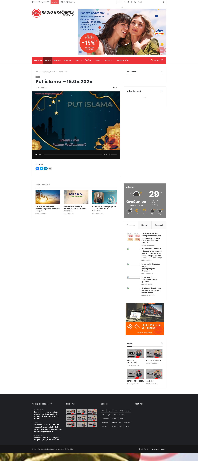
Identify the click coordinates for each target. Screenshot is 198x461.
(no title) (149, 381)
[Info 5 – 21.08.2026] (71, 411)
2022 (103, 411)
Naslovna (38, 60)
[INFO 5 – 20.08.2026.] (135, 353)
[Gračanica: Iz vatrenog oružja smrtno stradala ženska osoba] (133, 291)
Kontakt (162, 449)
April (110, 411)
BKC (121, 411)
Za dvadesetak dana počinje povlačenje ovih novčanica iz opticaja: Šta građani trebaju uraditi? (151, 238)
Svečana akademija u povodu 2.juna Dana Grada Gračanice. (75, 208)
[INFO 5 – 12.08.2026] (92, 424)
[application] (76, 154)
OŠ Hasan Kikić (116, 422)
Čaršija (88, 60)
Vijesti (57, 60)
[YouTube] (128, 2)
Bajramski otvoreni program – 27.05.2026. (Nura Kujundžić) (104, 208)
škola (127, 426)
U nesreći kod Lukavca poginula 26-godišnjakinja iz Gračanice (151, 267)
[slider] (114, 152)
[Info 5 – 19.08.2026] (154, 353)
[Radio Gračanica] (53, 13)
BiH (116, 411)
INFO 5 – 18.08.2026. (135, 381)
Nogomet (105, 422)
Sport (78, 60)
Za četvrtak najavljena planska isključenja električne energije (48, 208)
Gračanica (105, 419)
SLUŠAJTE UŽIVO (123, 60)
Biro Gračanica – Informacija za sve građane (149, 279)
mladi (121, 419)
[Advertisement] (145, 145)
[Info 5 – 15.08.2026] (92, 418)
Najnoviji (144, 225)
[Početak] (36, 154)
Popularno (131, 225)
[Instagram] (131, 2)
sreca (120, 426)
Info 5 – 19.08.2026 (153, 360)
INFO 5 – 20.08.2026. (132, 361)
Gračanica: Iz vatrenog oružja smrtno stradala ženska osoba (151, 290)
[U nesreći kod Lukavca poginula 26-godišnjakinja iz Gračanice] (133, 267)
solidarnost (105, 426)
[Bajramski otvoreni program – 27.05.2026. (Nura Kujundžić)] (104, 197)
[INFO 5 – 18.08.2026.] (135, 374)
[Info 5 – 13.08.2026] (82, 424)
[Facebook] (124, 2)
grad (109, 415)
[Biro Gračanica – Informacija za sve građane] (133, 280)
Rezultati (127, 422)
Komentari (159, 225)
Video (98, 60)
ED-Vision (70, 449)
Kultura (67, 60)
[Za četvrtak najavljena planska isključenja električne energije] (48, 197)
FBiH (103, 415)
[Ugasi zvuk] (109, 154)
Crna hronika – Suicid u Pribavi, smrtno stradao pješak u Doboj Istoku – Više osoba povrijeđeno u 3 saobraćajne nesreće (152, 253)
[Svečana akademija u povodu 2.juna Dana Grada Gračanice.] (76, 197)
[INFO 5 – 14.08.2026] (71, 424)
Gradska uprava (119, 415)
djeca (128, 411)
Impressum (154, 449)
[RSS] (135, 2)
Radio (47, 60)
